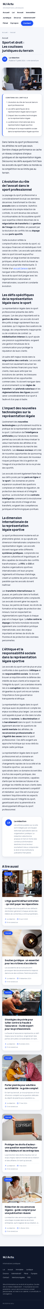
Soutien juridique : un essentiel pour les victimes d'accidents (22, 962)
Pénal (5, 23)
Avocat (20, 12)
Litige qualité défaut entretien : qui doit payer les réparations (22, 902)
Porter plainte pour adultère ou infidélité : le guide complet (21, 1087)
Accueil (6, 12)
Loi (13, 12)
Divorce (17, 17)
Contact (27, 23)
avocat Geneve (20, 268)
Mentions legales (18, 1277)
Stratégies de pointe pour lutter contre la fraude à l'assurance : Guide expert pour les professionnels (19, 1024)
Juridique (7, 17)
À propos (14, 23)
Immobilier (30, 12)
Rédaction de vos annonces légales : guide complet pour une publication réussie (20, 1210)
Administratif (29, 17)
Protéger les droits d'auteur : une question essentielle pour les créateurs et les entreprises (22, 1147)
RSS (28, 1277)
